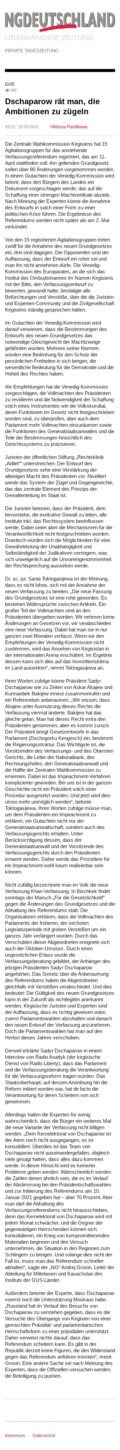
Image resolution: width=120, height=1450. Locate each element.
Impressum (15, 1435)
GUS (9, 84)
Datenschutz (44, 1435)
